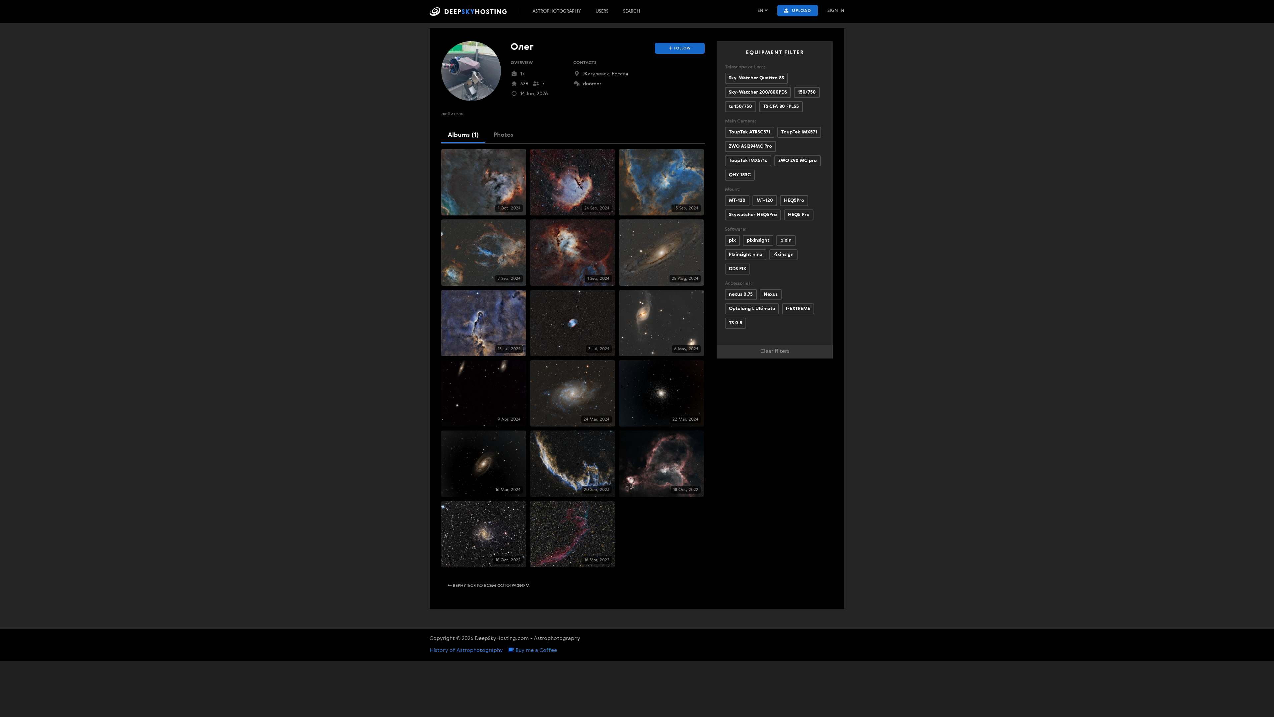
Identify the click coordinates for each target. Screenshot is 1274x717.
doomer (592, 83)
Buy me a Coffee (535, 650)
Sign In (835, 10)
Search (631, 11)
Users (602, 11)
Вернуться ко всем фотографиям (491, 586)
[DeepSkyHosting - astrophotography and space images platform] (474, 11)
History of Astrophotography (466, 650)
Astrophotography (556, 11)
